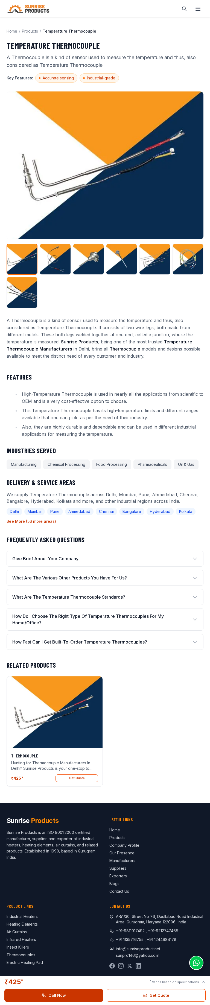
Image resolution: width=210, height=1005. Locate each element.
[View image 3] (88, 259)
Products (30, 31)
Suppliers (117, 868)
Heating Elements (22, 924)
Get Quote (77, 778)
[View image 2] (55, 259)
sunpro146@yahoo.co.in (137, 955)
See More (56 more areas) (31, 521)
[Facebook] (112, 966)
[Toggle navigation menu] (197, 8)
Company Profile (124, 845)
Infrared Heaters (21, 939)
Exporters (118, 876)
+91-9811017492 (130, 930)
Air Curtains (17, 931)
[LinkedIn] (138, 966)
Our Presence (122, 853)
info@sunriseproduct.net (138, 948)
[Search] (184, 9)
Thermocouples (21, 954)
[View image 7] (22, 292)
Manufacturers (122, 860)
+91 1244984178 (161, 939)
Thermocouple (125, 349)
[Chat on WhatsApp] (196, 963)
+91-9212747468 (163, 930)
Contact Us (119, 891)
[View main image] (22, 259)
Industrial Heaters (22, 916)
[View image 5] (154, 259)
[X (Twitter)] (129, 966)
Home (12, 31)
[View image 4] (121, 259)
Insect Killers (18, 947)
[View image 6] (188, 259)
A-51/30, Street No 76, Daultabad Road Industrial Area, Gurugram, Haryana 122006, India (159, 919)
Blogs (114, 883)
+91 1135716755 (130, 939)
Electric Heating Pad (25, 962)
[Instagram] (121, 966)
